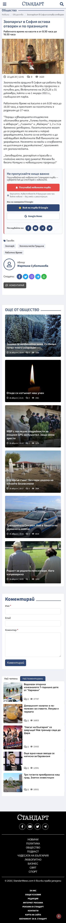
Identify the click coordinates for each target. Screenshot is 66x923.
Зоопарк (9, 246)
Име (8, 606)
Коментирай (16, 285)
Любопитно (33, 859)
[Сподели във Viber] (31, 276)
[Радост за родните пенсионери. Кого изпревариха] (33, 562)
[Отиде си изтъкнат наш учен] (33, 381)
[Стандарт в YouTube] (35, 228)
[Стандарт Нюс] (33, 820)
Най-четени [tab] (11, 678)
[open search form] (62, 4)
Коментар (11, 630)
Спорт (33, 871)
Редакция (33, 898)
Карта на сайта (33, 914)
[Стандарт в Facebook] (28, 228)
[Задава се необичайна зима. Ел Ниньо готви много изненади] (33, 336)
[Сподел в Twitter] (25, 276)
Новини (5, 15)
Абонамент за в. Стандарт (33, 918)
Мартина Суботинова (32, 265)
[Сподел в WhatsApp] (44, 276)
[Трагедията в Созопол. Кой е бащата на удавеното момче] (33, 517)
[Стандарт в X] (49, 228)
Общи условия (33, 894)
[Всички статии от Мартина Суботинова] (9, 264)
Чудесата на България (33, 855)
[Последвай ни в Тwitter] (38, 827)
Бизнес (33, 863)
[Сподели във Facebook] (19, 276)
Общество (18, 15)
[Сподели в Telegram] (38, 276)
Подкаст (33, 851)
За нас (33, 890)
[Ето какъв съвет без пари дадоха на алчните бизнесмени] (33, 472)
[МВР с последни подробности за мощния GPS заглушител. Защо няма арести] (33, 426)
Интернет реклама (33, 902)
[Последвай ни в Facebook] (22, 827)
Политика (33, 843)
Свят (33, 867)
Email (8, 618)
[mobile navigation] (4, 4)
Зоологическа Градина (31, 246)
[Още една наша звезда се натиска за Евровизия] (12, 761)
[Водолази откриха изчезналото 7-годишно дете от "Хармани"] (12, 692)
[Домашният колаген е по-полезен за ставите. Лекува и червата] (12, 713)
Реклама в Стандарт (33, 906)
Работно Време (13, 252)
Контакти (33, 910)
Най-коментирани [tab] (33, 678)
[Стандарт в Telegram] (42, 228)
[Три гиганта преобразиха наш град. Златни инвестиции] (12, 782)
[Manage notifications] (58, 916)
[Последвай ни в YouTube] (30, 827)
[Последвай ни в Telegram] (45, 827)
